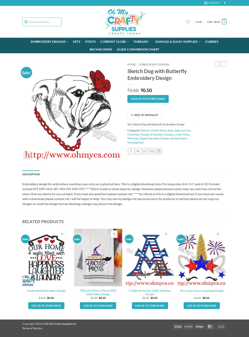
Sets (76, 41)
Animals (145, 130)
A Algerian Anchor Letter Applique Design (150, 292)
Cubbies (211, 41)
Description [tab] (31, 174)
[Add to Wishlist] (62, 234)
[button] (217, 22)
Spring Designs (179, 138)
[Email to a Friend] (145, 151)
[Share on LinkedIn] (159, 151)
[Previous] (22, 273)
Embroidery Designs (48, 41)
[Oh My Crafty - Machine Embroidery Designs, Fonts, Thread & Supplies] (124, 22)
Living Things (182, 134)
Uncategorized (135, 142)
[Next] (225, 273)
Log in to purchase (148, 98)
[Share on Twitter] (138, 151)
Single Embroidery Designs (154, 138)
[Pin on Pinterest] (152, 151)
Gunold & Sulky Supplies (176, 41)
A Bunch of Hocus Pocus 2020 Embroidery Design (98, 292)
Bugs (170, 130)
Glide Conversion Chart (138, 49)
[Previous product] (223, 63)
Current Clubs (113, 41)
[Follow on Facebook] (225, 3)
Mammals (133, 138)
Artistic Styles (159, 130)
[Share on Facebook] (131, 151)
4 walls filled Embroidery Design (46, 290)
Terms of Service (32, 328)
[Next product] (217, 63)
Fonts (90, 41)
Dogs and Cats (182, 130)
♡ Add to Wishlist (144, 115)
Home (131, 64)
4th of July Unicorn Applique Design (202, 290)
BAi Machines (101, 49)
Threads (140, 41)
